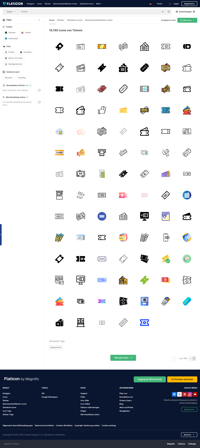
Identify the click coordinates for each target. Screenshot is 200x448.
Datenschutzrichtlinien (44, 425)
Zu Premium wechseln (182, 379)
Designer (30, 4)
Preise (159, 4)
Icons (39, 4)
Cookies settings (109, 425)
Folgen (83, 411)
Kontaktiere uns (126, 397)
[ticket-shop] (80, 322)
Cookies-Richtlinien (64, 425)
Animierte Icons (86, 4)
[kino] (123, 174)
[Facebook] (174, 394)
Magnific (171, 444)
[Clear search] (163, 12)
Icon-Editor (85, 404)
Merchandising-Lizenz (90, 414)
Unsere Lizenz (125, 400)
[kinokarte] (144, 195)
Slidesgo (192, 444)
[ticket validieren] (102, 195)
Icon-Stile (85, 400)
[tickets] (144, 46)
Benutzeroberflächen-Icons (65, 4)
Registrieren (189, 4)
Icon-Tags (7, 411)
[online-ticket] (166, 237)
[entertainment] (123, 131)
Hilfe (83, 388)
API (43, 393)
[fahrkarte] (59, 46)
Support (84, 393)
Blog (121, 404)
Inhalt (6, 388)
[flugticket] (187, 131)
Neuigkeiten (124, 411)
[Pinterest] (184, 394)
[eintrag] (59, 259)
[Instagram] (189, 394)
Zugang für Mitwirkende (150, 379)
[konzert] (187, 152)
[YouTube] (195, 394)
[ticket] (144, 89)
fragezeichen (55, 347)
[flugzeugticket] (59, 131)
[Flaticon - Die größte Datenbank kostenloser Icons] (13, 3)
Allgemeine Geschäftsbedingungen (18, 425)
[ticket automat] (102, 152)
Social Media (190, 388)
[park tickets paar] (144, 259)
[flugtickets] (166, 301)
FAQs (83, 397)
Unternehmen (126, 388)
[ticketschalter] (102, 174)
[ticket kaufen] (80, 195)
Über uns (123, 393)
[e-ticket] (144, 216)
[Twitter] (179, 394)
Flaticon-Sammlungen (90, 407)
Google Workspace (50, 397)
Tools (45, 388)
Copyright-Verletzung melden (87, 425)
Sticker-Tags (8, 414)
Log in (176, 4)
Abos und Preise (126, 407)
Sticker (48, 4)
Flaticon (181, 444)
